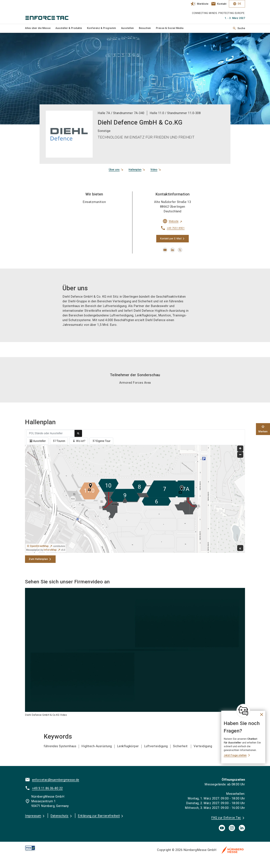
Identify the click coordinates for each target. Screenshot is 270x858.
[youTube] (222, 828)
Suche (238, 28)
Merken (263, 429)
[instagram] (232, 828)
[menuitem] (40, 28)
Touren (61, 441)
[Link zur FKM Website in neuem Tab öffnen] (32, 848)
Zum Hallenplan (38, 559)
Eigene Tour (103, 441)
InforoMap (50, 549)
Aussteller (39, 441)
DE (237, 4)
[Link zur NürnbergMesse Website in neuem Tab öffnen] (232, 849)
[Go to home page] (50, 12)
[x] (180, 249)
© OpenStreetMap (38, 546)
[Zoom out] (240, 455)
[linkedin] (172, 249)
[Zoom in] (240, 449)
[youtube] (165, 249)
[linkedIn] (242, 828)
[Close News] (243, 711)
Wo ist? (80, 441)
